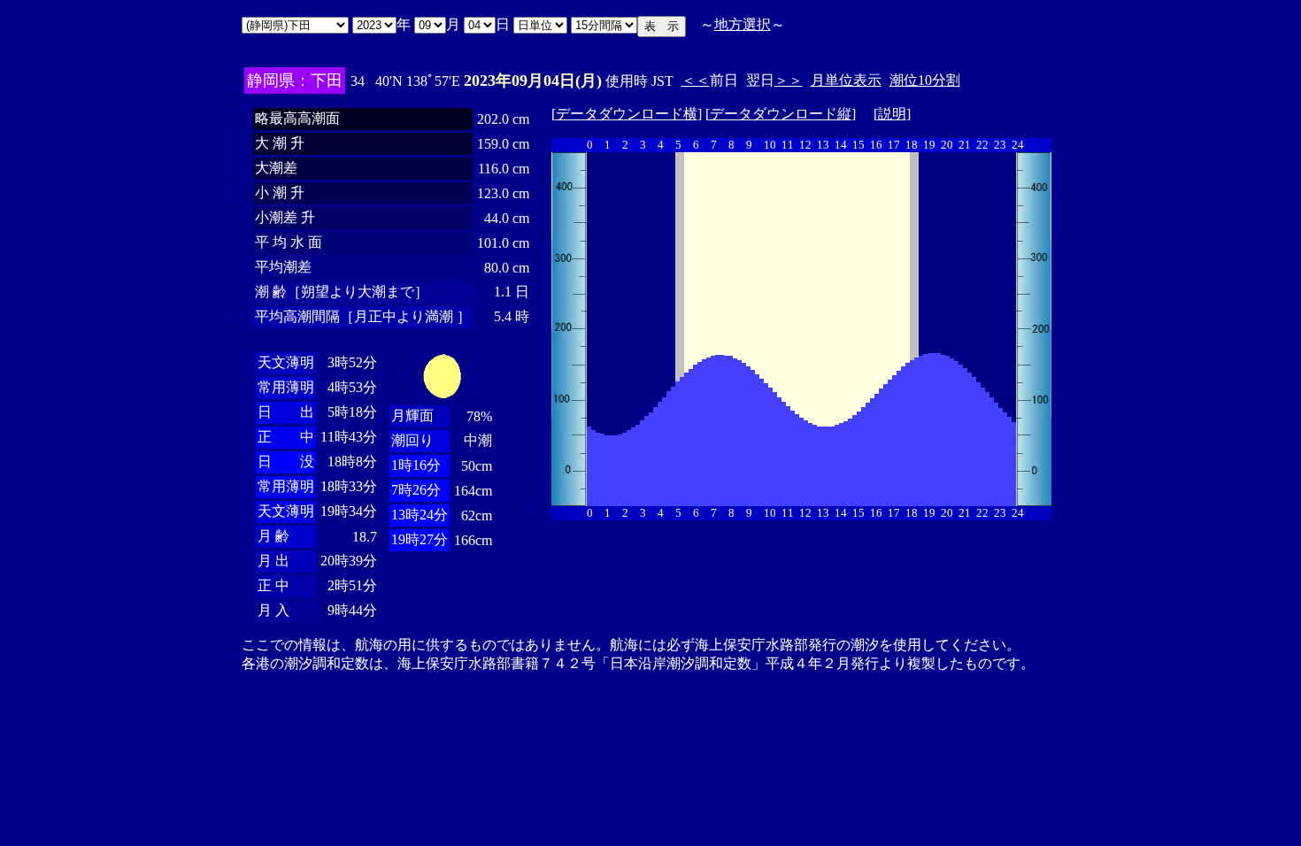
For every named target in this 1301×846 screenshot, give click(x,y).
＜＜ (695, 80)
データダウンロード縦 (780, 113)
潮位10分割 (924, 80)
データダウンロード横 (626, 113)
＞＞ (788, 80)
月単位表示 (846, 80)
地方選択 (742, 24)
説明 (892, 113)
